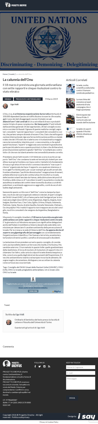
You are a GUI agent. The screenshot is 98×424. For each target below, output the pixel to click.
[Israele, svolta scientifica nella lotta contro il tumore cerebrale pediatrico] (70, 89)
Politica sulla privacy (20, 417)
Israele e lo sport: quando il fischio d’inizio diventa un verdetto (84, 133)
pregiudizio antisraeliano (28, 99)
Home (5, 74)
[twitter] (39, 366)
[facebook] (35, 366)
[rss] (49, 366)
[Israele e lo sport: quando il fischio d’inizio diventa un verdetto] (70, 133)
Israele (11, 74)
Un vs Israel (50, 269)
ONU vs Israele (14, 269)
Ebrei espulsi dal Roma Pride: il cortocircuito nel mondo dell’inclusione (85, 118)
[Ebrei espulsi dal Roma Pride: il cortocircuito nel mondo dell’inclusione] (70, 118)
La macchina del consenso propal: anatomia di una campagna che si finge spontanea (83, 104)
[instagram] (44, 366)
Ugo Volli (14, 104)
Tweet (7, 305)
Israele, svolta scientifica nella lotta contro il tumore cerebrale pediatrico (85, 89)
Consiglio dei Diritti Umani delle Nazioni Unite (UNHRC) (32, 267)
